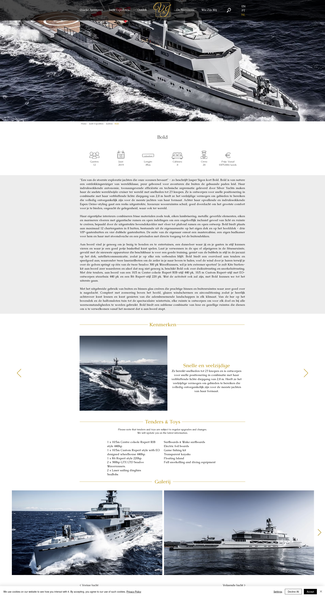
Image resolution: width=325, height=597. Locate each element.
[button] (119, 10)
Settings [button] (278, 591)
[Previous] (19, 373)
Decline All (293, 591)
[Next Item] (319, 532)
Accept (310, 591)
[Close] (321, 591)
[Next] (306, 373)
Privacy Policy (133, 591)
